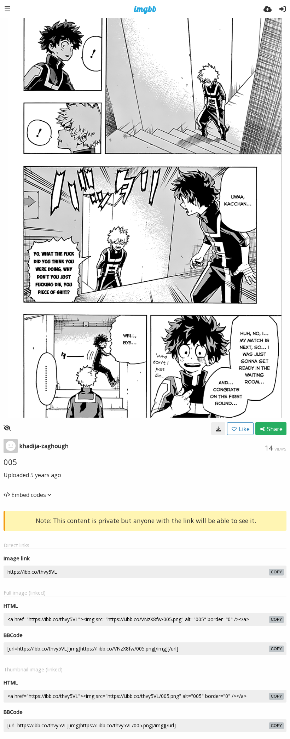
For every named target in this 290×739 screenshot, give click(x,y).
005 (10, 462)
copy (276, 572)
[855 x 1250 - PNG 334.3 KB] (218, 428)
